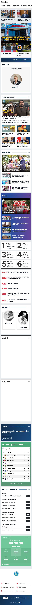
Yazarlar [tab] (5, 65)
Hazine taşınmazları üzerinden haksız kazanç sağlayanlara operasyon (11, 256)
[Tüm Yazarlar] (29, 65)
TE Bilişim (20, 602)
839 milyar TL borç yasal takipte (18, 272)
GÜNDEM (8, 243)
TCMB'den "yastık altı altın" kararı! (26, 256)
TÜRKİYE (23, 6)
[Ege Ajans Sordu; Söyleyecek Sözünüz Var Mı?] (6, 218)
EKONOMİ (25, 252)
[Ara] (27, 2)
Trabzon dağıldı (13, 283)
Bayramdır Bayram (16, 69)
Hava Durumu (6, 583)
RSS (6, 597)
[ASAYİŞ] (29, 338)
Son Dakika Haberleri (8, 591)
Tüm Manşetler (22, 587)
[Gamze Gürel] (16, 79)
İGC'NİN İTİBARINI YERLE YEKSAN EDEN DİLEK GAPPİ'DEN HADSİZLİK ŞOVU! (10, 246)
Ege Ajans (4, 2)
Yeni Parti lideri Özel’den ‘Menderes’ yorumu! (10, 265)
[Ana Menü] (29, 2)
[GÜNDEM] (29, 381)
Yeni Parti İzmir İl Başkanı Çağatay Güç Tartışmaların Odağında (26, 246)
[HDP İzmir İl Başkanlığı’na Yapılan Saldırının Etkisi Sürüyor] (6, 230)
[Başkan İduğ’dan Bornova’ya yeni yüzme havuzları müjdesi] (6, 182)
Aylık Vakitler (6, 564)
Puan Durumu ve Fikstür (8, 587)
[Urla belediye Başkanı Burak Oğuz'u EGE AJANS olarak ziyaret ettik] (6, 188)
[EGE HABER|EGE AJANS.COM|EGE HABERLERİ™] (16, 573)
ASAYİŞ (8, 252)
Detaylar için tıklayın (16, 483)
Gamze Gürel (16, 87)
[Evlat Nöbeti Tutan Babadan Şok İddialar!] (6, 224)
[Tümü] (29, 307)
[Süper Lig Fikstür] (29, 489)
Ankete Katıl (7, 438)
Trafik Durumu (21, 583)
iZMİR (3, 6)
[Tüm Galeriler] (29, 152)
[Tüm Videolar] (29, 196)
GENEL (9, 6)
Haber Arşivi (22, 591)
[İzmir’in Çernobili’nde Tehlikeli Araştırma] (6, 236)
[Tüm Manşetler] (29, 97)
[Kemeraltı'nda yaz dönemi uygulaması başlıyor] (6, 176)
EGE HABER (16, 6)
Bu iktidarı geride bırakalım (25, 265)
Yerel (24, 243)
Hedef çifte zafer (13, 288)
